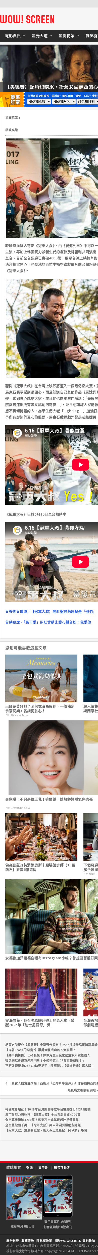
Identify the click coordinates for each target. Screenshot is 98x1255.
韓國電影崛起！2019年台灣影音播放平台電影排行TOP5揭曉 (47, 1109)
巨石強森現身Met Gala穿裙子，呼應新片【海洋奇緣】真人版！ (49, 1066)
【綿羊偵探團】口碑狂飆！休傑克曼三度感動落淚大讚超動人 (47, 1055)
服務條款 (27, 1241)
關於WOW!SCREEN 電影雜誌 (75, 1241)
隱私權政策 (44, 1241)
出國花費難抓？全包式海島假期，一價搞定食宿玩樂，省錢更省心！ (40, 708)
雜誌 (29, 1168)
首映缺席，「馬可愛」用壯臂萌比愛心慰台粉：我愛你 (48, 622)
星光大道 (39, 35)
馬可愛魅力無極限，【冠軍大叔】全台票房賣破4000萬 (42, 1115)
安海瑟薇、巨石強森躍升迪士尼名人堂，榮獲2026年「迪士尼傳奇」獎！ (40, 1022)
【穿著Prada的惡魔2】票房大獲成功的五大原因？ (40, 1050)
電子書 (43, 1168)
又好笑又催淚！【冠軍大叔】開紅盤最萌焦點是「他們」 (50, 611)
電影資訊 (13, 35)
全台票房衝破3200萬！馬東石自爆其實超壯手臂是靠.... (43, 1120)
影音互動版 (62, 1168)
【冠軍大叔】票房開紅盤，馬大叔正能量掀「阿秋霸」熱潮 (46, 1130)
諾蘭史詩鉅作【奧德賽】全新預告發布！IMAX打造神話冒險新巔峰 (51, 1045)
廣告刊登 (12, 1241)
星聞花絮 (66, 35)
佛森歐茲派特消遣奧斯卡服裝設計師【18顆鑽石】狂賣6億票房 (40, 867)
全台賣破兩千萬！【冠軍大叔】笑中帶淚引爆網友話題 (43, 1125)
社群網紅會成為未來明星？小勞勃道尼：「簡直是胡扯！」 (45, 1060)
